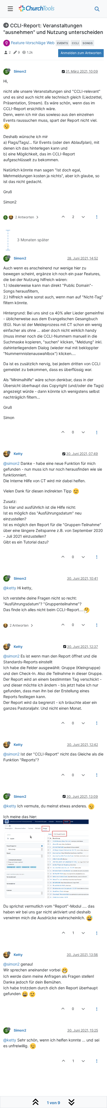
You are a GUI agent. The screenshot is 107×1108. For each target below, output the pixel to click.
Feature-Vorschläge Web (33, 42)
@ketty (9, 587)
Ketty (18, 454)
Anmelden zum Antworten (81, 53)
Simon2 (20, 71)
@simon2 (11, 463)
